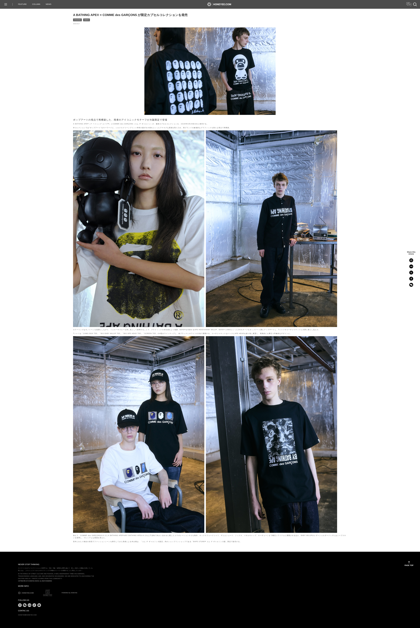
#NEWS (86, 20)
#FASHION (77, 20)
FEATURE (22, 4)
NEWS (48, 4)
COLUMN (36, 4)
